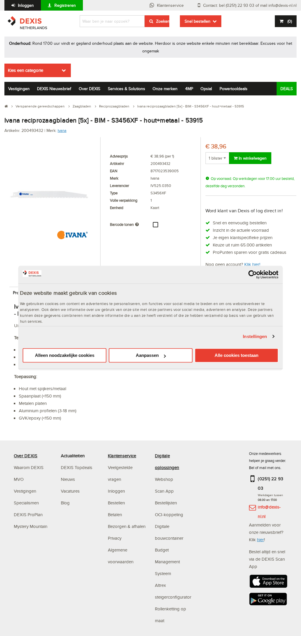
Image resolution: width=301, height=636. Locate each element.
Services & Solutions (126, 89)
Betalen (115, 514)
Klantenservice (170, 5)
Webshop (164, 479)
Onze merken (165, 89)
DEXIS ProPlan (28, 514)
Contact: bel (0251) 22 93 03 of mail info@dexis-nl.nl (250, 5)
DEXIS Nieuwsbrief (54, 89)
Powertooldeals (234, 89)
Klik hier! (252, 264)
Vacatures (70, 491)
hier (260, 539)
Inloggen (26, 5)
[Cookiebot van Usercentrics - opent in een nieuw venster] (252, 274)
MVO (19, 479)
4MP (189, 89)
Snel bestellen (197, 21)
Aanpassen (147, 355)
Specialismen (26, 503)
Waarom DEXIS (29, 467)
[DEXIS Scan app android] (268, 600)
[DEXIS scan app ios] (268, 583)
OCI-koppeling (169, 514)
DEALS (286, 89)
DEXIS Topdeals (76, 467)
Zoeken (162, 21)
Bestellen (116, 503)
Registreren (65, 5)
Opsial (206, 89)
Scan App (164, 491)
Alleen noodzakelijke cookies (64, 355)
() (289, 21)
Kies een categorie (25, 70)
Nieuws (68, 479)
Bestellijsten (166, 503)
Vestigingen (19, 89)
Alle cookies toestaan (236, 355)
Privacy (114, 538)
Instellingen (255, 336)
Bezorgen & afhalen (127, 526)
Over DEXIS (89, 89)
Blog (65, 503)
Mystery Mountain (30, 526)
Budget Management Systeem (167, 562)
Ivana (62, 130)
